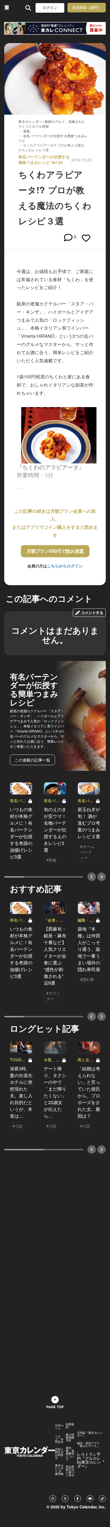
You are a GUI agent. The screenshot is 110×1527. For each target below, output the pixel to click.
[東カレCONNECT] (55, 28)
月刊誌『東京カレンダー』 (89, 1434)
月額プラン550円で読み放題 (55, 551)
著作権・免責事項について (70, 1453)
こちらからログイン (65, 566)
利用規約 (70, 1425)
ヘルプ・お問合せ (59, 1439)
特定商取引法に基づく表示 (70, 1471)
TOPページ (59, 1427)
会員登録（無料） (86, 7)
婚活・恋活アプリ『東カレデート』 (88, 1444)
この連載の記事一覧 (32, 760)
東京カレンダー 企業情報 (59, 1469)
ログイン (50, 8)
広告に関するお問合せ (59, 1453)
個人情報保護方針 (70, 1437)
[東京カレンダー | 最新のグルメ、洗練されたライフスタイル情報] (7, 8)
